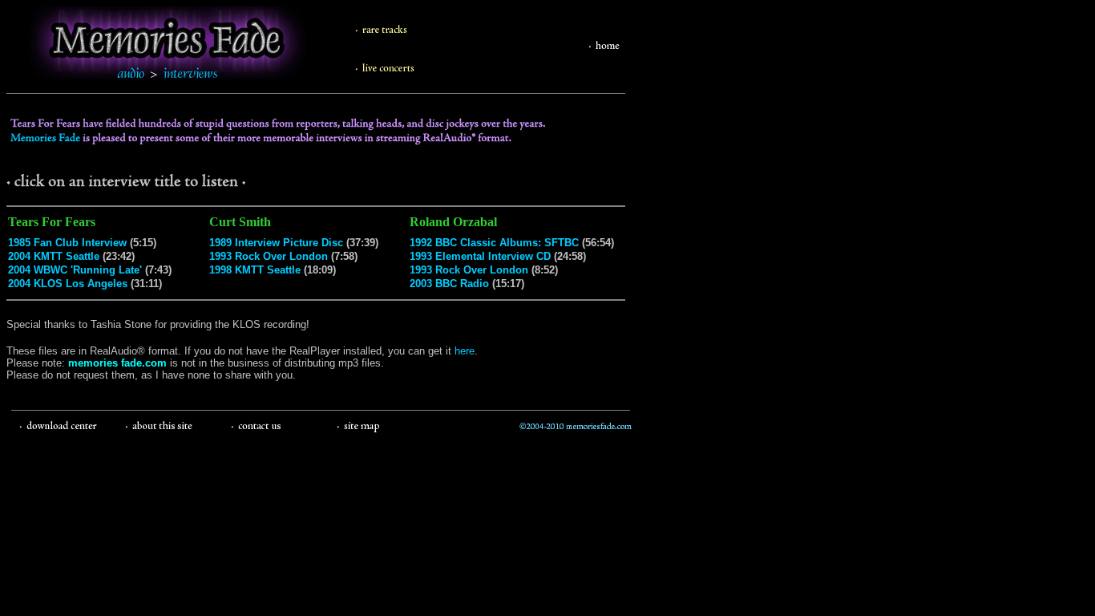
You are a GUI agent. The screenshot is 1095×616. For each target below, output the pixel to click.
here (465, 351)
